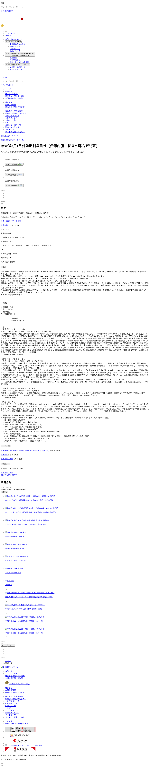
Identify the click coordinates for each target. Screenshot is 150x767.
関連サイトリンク (12, 127)
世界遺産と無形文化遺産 (20, 54)
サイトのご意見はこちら (15, 132)
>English (8, 35)
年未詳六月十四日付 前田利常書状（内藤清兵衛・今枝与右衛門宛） (31, 512)
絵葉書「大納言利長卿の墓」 (16, 561)
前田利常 (4, 225)
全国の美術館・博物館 (17, 65)
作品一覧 (14, 39)
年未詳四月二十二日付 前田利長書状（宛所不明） (24, 633)
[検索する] (22, 7)
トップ (8, 89)
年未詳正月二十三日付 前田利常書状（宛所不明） (24, 621)
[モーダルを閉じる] (2, 763)
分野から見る (15, 49)
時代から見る (15, 46)
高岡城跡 (8, 585)
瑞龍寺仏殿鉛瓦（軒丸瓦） (15, 536)
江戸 (12, 221)
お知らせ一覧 (10, 120)
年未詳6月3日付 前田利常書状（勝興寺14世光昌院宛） (26, 524)
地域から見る (15, 51)
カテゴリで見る (13, 42)
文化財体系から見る (17, 44)
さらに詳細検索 (7, 11)
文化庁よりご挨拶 (12, 116)
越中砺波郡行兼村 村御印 (15, 548)
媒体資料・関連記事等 (14, 111)
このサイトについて (13, 33)
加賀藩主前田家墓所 (13, 573)
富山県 (18, 221)
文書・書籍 (5, 221)
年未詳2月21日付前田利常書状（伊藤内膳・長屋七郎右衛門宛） (30, 500)
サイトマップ (10, 129)
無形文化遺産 (15, 60)
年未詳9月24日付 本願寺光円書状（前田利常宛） (24, 609)
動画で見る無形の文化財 (19, 62)
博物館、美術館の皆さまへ (15, 113)
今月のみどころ (16, 69)
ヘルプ (8, 123)
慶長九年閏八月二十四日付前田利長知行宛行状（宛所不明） (29, 597)
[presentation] (2, 489)
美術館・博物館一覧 (17, 67)
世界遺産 (13, 58)
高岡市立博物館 (7, 459)
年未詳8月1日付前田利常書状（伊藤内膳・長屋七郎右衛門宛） (25, 451)
